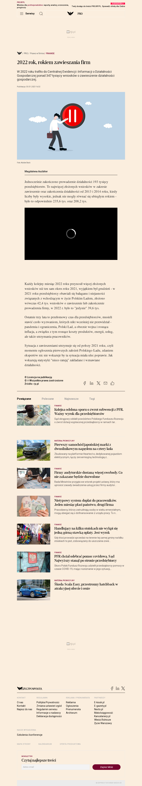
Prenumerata (73, 709)
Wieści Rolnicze (102, 719)
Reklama (71, 702)
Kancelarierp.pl (102, 716)
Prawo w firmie (37, 53)
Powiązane (24, 398)
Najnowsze (71, 398)
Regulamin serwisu (47, 709)
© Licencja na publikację (38, 377)
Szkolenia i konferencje (29, 734)
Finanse (50, 53)
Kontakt (21, 705)
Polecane (48, 398)
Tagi (92, 398)
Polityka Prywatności (48, 702)
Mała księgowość (103, 712)
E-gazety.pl (100, 705)
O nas (20, 702)
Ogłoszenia (72, 705)
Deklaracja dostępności (49, 716)
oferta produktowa (70, 744)
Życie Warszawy (103, 723)
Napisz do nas (24, 709)
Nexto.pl (98, 709)
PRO (80, 13)
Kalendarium (45, 744)
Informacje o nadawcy (49, 712)
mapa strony (23, 744)
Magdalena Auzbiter (36, 171)
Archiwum (71, 712)
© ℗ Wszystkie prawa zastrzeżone (44, 380)
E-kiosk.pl (99, 702)
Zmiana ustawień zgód (49, 705)
